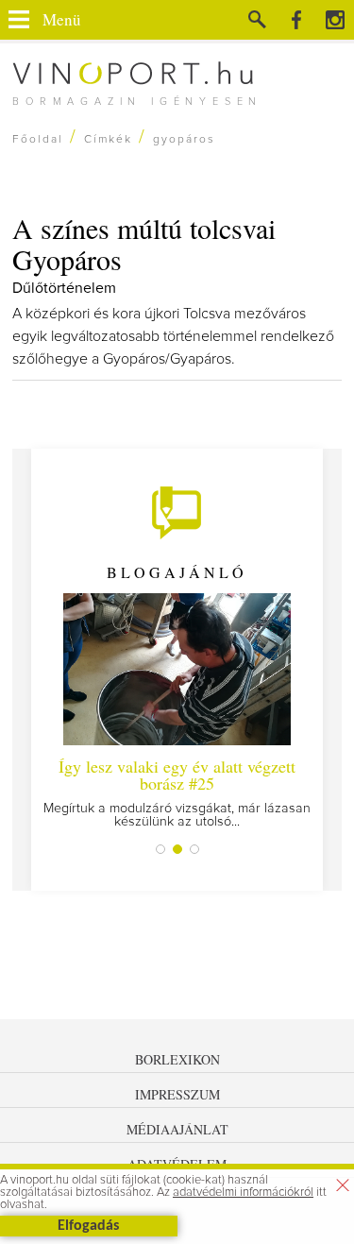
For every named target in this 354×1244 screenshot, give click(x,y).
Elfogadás (88, 1226)
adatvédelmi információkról (243, 1192)
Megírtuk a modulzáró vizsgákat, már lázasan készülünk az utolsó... (177, 791)
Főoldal (37, 139)
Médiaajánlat (177, 1129)
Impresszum (177, 1094)
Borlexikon (177, 1059)
